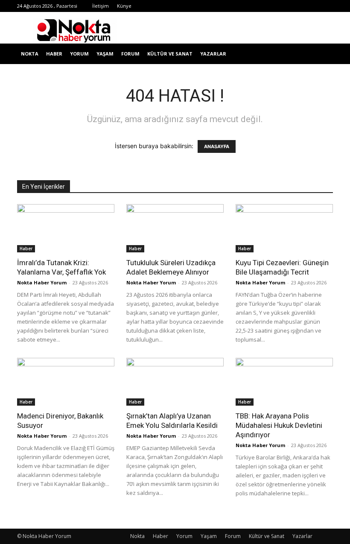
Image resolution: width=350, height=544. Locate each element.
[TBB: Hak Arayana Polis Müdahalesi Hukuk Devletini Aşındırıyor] (284, 382)
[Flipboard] (228, 6)
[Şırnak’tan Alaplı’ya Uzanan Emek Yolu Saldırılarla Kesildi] (175, 382)
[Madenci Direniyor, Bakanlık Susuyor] (65, 382)
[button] (322, 54)
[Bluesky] (312, 6)
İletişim (100, 6)
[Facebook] (213, 6)
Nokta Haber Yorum (42, 282)
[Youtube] (298, 6)
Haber (54, 53)
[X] (270, 6)
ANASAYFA (216, 146)
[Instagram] (242, 6)
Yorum (79, 53)
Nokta (29, 53)
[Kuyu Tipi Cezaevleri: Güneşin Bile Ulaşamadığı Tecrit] (284, 228)
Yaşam (105, 53)
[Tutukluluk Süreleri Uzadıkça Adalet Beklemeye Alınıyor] (175, 228)
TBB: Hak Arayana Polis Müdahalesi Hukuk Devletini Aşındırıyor (279, 425)
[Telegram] (256, 6)
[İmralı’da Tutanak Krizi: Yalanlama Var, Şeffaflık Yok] (65, 228)
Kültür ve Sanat (169, 53)
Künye (124, 6)
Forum (130, 53)
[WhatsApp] (284, 6)
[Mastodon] (326, 6)
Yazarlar (213, 53)
